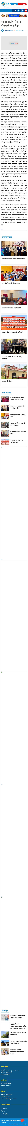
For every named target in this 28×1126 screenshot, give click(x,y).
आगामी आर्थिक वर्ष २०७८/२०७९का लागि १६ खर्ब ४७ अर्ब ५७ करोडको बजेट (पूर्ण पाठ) (18, 1026)
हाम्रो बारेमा (4, 1108)
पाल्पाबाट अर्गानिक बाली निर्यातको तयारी (11, 307)
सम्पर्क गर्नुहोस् (4, 1114)
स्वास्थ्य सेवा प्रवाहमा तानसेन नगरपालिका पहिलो (13, 258)
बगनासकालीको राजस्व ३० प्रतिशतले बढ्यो (12, 332)
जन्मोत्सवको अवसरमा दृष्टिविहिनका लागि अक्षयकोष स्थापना (17, 1052)
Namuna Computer (22, 1124)
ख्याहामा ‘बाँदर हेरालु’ (7, 381)
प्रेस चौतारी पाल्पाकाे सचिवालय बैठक (11, 283)
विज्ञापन (3, 1111)
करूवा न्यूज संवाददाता (9, 30)
